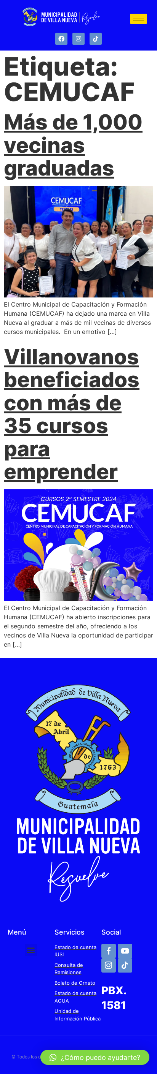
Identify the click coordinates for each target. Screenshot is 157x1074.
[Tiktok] (96, 39)
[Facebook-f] (108, 951)
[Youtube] (125, 951)
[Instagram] (78, 39)
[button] (31, 950)
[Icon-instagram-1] (108, 965)
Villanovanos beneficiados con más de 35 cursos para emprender (71, 414)
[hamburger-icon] (138, 19)
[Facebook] (61, 39)
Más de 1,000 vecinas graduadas (73, 144)
